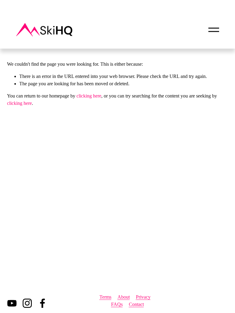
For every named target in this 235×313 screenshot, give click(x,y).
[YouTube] (12, 303)
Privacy (143, 297)
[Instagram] (27, 303)
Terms (105, 297)
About (124, 297)
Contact (136, 304)
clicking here (88, 95)
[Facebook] (42, 303)
